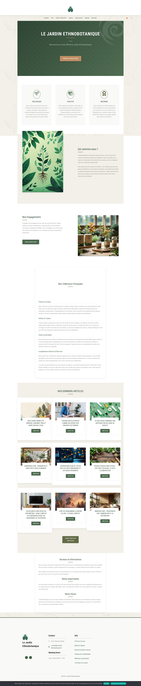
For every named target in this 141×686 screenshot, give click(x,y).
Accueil (46, 18)
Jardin (71, 18)
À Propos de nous (80, 641)
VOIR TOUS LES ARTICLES (70, 540)
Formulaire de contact (81, 663)
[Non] (139, 683)
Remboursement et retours (83, 650)
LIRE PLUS (36, 430)
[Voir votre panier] (127, 18)
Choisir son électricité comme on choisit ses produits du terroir (70, 423)
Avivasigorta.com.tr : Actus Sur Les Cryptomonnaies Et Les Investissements (70, 468)
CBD (52, 18)
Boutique (94, 18)
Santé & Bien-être (61, 18)
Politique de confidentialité (82, 654)
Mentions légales (80, 645)
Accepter (106, 683)
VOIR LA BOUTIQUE (31, 242)
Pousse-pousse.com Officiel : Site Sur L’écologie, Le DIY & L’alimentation (105, 468)
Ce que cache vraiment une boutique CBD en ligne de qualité (105, 423)
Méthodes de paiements (82, 658)
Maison (87, 18)
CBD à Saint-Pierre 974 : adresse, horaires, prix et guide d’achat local (36, 423)
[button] (131, 18)
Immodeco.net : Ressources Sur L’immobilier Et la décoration (105, 513)
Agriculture (78, 18)
